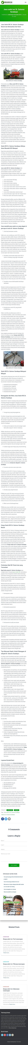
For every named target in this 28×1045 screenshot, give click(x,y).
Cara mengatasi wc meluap (10, 889)
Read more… (6, 952)
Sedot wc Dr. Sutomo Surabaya (8, 814)
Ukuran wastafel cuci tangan (10, 891)
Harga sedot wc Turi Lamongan (13, 939)
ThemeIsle (18, 1041)
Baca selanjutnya (12, 1027)
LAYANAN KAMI (6, 936)
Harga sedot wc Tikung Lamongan (14, 964)
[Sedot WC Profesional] (7, 2)
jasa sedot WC (16, 572)
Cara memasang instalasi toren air (11, 881)
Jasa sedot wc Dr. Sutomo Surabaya (12, 812)
